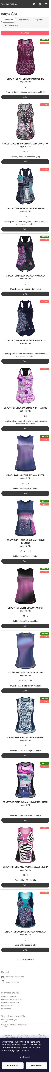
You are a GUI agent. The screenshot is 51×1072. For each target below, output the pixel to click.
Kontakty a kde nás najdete (11, 1000)
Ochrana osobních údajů (10, 1003)
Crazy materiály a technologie (14, 1025)
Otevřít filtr (25, 33)
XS (24, 152)
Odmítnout (12, 1065)
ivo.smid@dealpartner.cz (15, 977)
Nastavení (24, 1057)
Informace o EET (7, 1006)
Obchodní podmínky (8, 996)
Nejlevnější (24, 20)
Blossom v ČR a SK (38, 1035)
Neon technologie (8, 1020)
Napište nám (9, 1035)
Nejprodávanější (11, 25)
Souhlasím (36, 1065)
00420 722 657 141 (12, 982)
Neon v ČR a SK (22, 1035)
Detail (25, 97)
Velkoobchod (6, 1009)
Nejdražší (39, 20)
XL (30, 551)
